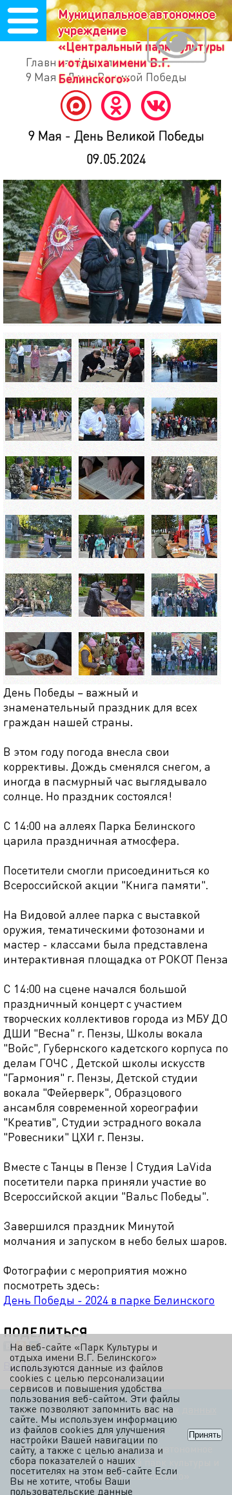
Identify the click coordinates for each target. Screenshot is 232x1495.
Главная (48, 61)
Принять (205, 1435)
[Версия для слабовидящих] (176, 46)
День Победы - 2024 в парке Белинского (109, 1299)
